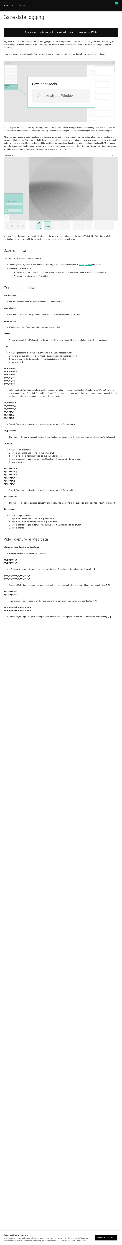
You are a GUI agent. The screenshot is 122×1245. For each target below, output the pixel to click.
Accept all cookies (106, 1238)
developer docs (85, 265)
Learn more (81, 1241)
